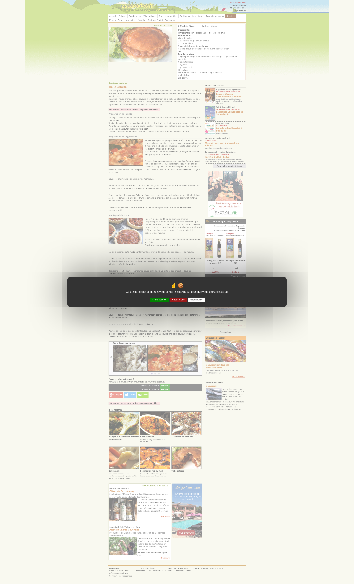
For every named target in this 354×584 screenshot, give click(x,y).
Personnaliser (196, 300)
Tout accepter (160, 300)
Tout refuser (179, 300)
